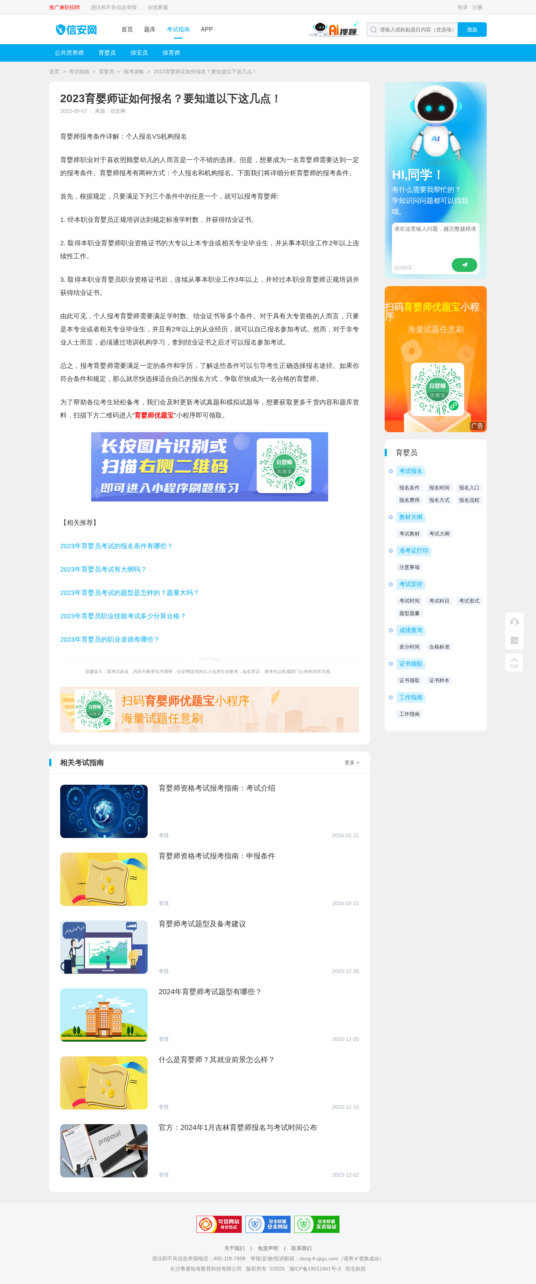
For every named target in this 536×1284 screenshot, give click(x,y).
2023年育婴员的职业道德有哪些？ (110, 639)
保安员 (139, 53)
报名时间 (439, 488)
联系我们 (301, 1248)
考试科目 (439, 601)
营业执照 (355, 1269)
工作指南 (409, 714)
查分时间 (409, 647)
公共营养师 (69, 53)
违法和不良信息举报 (114, 7)
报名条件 (409, 488)
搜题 (472, 29)
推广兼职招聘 (64, 7)
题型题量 (409, 613)
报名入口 (469, 488)
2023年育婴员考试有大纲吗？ (103, 569)
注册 (477, 7)
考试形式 (469, 601)
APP (207, 29)
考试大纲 (439, 534)
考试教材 (409, 534)
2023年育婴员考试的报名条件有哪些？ (116, 546)
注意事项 (409, 567)
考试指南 (178, 29)
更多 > (352, 762)
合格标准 (439, 647)
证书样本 (439, 680)
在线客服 (158, 7)
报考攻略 (134, 71)
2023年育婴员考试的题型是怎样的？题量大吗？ (129, 592)
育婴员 (107, 53)
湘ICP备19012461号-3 (315, 1269)
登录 (463, 7)
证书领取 (409, 680)
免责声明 (268, 1248)
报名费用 (409, 500)
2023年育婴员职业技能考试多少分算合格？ (123, 616)
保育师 (171, 53)
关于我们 (234, 1248)
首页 (127, 29)
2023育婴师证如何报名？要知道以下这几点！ (205, 71)
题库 (150, 29)
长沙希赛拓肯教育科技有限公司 (206, 1269)
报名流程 (469, 500)
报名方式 (439, 500)
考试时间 (409, 601)
